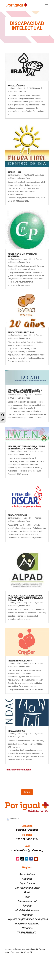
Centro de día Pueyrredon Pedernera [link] (22, 255)
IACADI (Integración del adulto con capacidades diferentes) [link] (25, 391)
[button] (46, 7)
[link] (16, 5)
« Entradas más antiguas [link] (18, 769)
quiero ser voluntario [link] (27, 923)
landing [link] (27, 905)
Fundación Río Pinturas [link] (21, 332)
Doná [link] (27, 892)
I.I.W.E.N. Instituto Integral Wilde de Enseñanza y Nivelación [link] (26, 447)
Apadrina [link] (27, 878)
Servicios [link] (27, 928)
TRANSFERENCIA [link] (27, 932)
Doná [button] (27, 792)
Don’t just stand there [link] (27, 887)
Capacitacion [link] (27, 883)
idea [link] (27, 896)
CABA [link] (21, 737)
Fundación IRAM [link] (16, 85)
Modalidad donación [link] (27, 910)
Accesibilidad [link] (27, 874)
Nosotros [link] (27, 914)
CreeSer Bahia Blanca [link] (20, 660)
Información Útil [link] (27, 901)
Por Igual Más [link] (16, 88)
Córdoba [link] (22, 91)
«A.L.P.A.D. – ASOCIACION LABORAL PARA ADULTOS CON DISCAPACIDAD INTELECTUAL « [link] (25, 597)
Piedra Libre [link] (14, 172)
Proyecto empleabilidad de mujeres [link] (27, 919)
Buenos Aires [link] (24, 178)
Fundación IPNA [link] (16, 731)
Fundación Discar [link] (17, 515)
